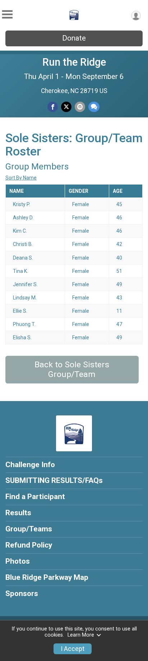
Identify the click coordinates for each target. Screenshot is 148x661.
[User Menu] (136, 15)
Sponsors (21, 593)
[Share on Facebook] (52, 107)
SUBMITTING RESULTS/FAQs (54, 480)
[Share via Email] (80, 107)
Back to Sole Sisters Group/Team (71, 369)
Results (18, 512)
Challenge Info (30, 464)
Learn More (81, 635)
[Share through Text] (94, 107)
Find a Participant (35, 496)
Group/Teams (28, 529)
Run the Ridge (74, 62)
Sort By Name (21, 178)
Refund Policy (28, 545)
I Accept (72, 648)
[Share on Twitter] (66, 107)
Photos (17, 561)
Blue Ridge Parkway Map (46, 577)
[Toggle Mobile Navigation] (7, 14)
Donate (74, 38)
